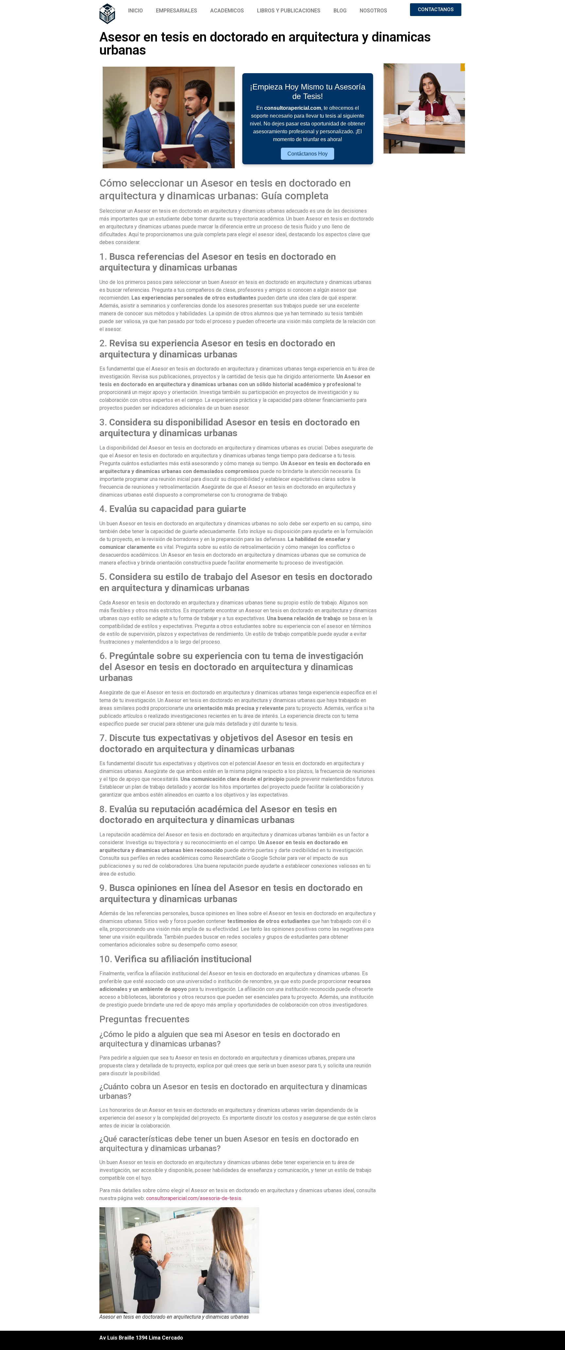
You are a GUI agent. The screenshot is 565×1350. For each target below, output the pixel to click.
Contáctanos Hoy (307, 153)
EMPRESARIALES (176, 11)
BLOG (340, 11)
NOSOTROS (373, 11)
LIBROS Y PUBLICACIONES (288, 11)
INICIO (135, 11)
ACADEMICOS (227, 11)
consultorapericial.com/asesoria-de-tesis (193, 1198)
